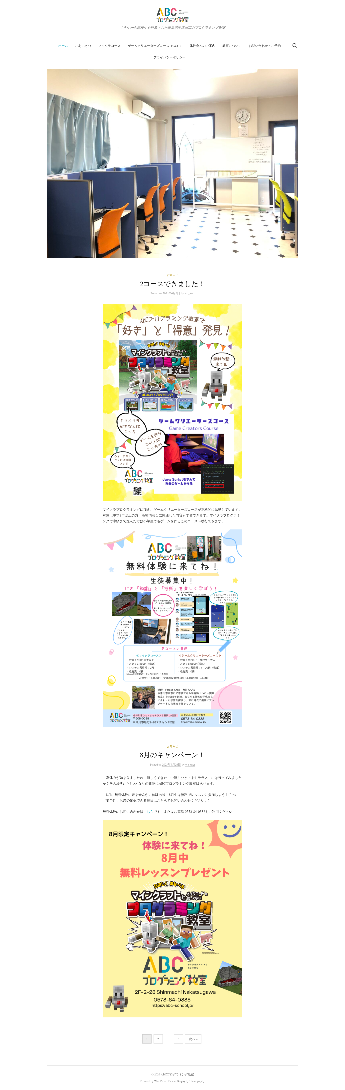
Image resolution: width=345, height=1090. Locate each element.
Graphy (181, 1081)
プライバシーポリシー (169, 57)
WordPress (160, 1081)
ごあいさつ (83, 45)
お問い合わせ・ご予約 (265, 45)
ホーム (63, 45)
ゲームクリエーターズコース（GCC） (155, 45)
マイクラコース (109, 45)
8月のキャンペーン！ (172, 754)
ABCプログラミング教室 (177, 1074)
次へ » (193, 1039)
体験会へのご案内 (202, 45)
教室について (232, 45)
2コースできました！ (172, 283)
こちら (148, 811)
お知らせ (172, 275)
